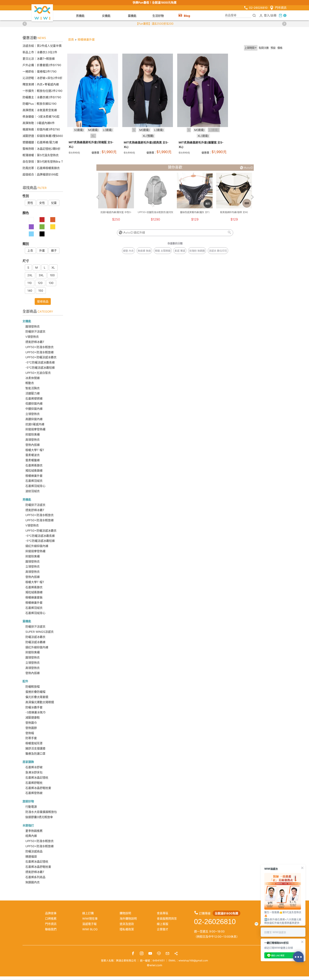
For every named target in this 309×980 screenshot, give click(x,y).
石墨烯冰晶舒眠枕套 (38, 788)
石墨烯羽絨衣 (34, 480)
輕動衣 (29, 383)
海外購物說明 (128, 918)
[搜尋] (254, 15)
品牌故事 (51, 913)
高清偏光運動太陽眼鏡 (39, 702)
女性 (42, 203)
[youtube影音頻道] (150, 954)
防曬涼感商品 (34, 851)
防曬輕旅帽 (32, 686)
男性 (30, 203)
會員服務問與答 (167, 918)
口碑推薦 (51, 918)
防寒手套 (31, 738)
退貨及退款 (127, 924)
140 (29, 290)
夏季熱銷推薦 (34, 831)
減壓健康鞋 (32, 717)
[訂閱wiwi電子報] (167, 954)
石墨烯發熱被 (34, 793)
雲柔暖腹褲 (32, 460)
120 (40, 283)
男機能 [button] (80, 16)
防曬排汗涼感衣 (35, 331)
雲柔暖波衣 (32, 455)
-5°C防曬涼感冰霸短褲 (40, 367)
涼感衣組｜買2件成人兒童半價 (42, 46)
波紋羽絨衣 (32, 491)
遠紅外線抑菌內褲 (36, 546)
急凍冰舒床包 (34, 772)
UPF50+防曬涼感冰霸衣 (41, 357)
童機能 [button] (132, 16)
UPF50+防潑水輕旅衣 (39, 347)
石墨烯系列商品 (35, 877)
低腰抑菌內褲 (34, 403)
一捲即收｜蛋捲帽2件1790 (40, 71)
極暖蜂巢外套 (34, 475)
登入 (267, 15)
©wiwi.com (154, 965)
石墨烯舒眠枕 (34, 783)
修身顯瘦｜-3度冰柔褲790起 (41, 116)
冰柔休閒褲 (32, 378)
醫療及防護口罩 (35, 753)
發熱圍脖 (31, 728)
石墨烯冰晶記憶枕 (36, 777)
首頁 (71, 39)
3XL (41, 275)
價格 (279, 47)
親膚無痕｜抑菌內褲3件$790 (41, 129)
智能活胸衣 (32, 388)
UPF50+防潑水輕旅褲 (39, 352)
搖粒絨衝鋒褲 (34, 470)
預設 (273, 47)
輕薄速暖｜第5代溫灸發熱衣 (41, 155)
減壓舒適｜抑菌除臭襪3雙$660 (43, 136)
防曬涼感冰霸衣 (35, 637)
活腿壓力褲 (32, 393)
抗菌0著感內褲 (34, 424)
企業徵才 (162, 929)
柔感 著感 (180, 250)
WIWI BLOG (90, 929)
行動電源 (31, 806)
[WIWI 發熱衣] (42, 12)
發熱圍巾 (31, 722)
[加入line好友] (158, 954)
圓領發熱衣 (32, 326)
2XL (30, 275)
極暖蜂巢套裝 (34, 597)
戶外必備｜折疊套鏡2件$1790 (42, 65)
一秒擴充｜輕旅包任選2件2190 (42, 91)
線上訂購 (88, 913)
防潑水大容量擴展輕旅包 (41, 812)
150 (40, 290)
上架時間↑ (250, 47)
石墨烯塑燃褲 (34, 398)
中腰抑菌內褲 (34, 408)
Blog (187, 16)
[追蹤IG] (141, 954)
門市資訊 (280, 7)
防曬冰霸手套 (34, 707)
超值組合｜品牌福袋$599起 (40, 174)
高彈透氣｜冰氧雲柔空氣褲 (40, 110)
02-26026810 (258, 7)
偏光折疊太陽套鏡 (36, 697)
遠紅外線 (139, 232)
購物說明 (125, 913)
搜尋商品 (42, 301)
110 (29, 283)
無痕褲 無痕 (144, 250)
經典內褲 (31, 836)
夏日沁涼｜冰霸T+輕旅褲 (39, 58)
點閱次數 (264, 47)
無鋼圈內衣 (32, 882)
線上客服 (162, 924)
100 (52, 275)
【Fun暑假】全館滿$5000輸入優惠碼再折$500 (154, 23)
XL (53, 267)
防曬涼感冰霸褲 (35, 642)
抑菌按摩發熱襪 (35, 429)
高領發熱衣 (32, 439)
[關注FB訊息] (133, 954)
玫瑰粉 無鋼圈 (197, 250)
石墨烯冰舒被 (34, 767)
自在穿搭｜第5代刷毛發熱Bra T (43, 161)
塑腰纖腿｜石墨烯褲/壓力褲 (40, 142)
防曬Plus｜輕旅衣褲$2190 (40, 103)
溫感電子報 (89, 924)
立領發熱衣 (32, 414)
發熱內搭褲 (32, 445)
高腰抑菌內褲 (34, 419)
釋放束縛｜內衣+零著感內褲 (41, 84)
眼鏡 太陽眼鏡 (163, 250)
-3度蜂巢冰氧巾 (35, 712)
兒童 (54, 203)
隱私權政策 (127, 929)
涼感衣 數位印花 (218, 250)
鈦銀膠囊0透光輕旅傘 (39, 817)
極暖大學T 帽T (34, 450)
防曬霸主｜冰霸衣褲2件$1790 (42, 97)
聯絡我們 (51, 929)
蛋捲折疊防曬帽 (35, 692)
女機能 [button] (106, 16)
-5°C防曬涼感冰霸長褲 (40, 362)
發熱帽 (29, 733)
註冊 (273, 15)
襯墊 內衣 (128, 250)
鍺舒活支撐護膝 (35, 748)
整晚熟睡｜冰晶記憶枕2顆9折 (41, 148)
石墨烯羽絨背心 (35, 486)
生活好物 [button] (158, 16)
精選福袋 (31, 856)
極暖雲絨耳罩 (34, 743)
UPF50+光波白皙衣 (38, 373)
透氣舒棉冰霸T (34, 342)
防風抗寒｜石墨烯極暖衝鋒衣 (41, 168)
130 (51, 283)
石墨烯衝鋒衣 (34, 465)
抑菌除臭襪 (32, 434)
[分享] (176, 954)
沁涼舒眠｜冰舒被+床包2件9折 (42, 78)
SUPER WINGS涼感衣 (39, 631)
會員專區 (162, 913)
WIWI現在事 (90, 918)
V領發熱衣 (32, 336)
